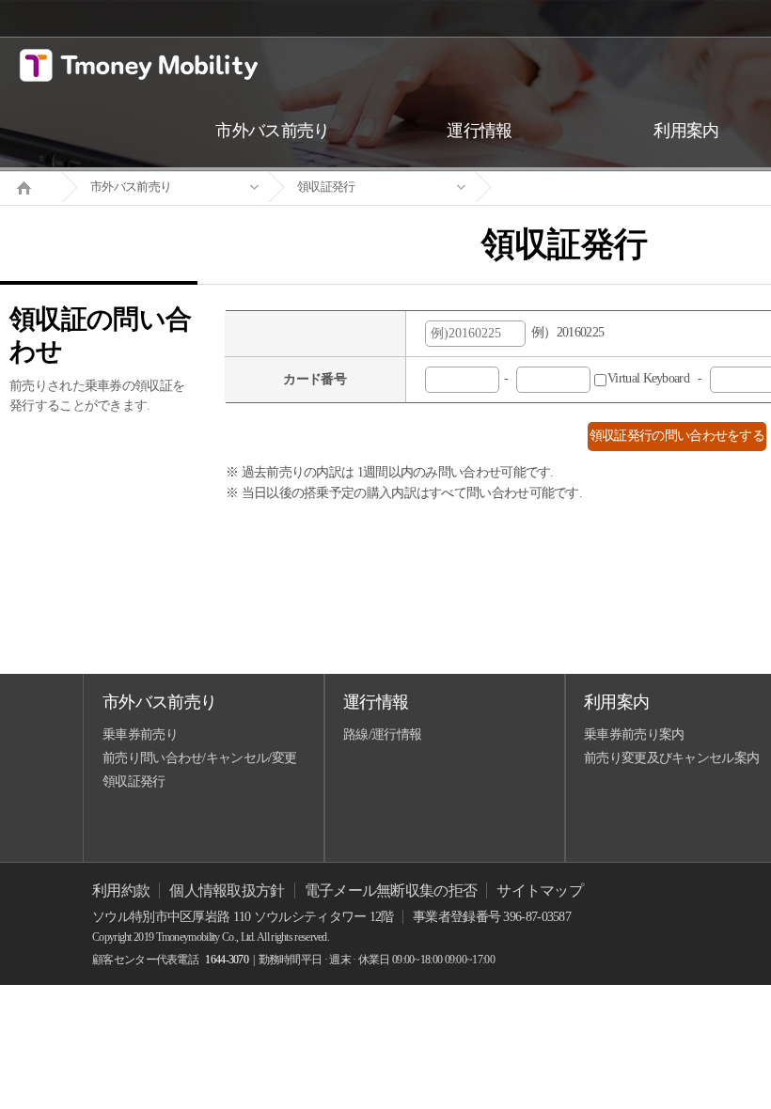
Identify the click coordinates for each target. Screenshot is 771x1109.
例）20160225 (565, 332)
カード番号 (314, 379)
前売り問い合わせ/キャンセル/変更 (199, 758)
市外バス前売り (130, 187)
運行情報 (375, 702)
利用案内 (616, 702)
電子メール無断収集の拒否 (391, 890)
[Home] (31, 186)
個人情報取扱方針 (226, 890)
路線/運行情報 (382, 734)
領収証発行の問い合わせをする (677, 436)
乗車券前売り (140, 734)
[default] (579, 187)
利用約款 (120, 890)
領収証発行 (326, 187)
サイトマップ (539, 890)
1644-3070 (226, 959)
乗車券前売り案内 (634, 734)
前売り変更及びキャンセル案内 (671, 758)
